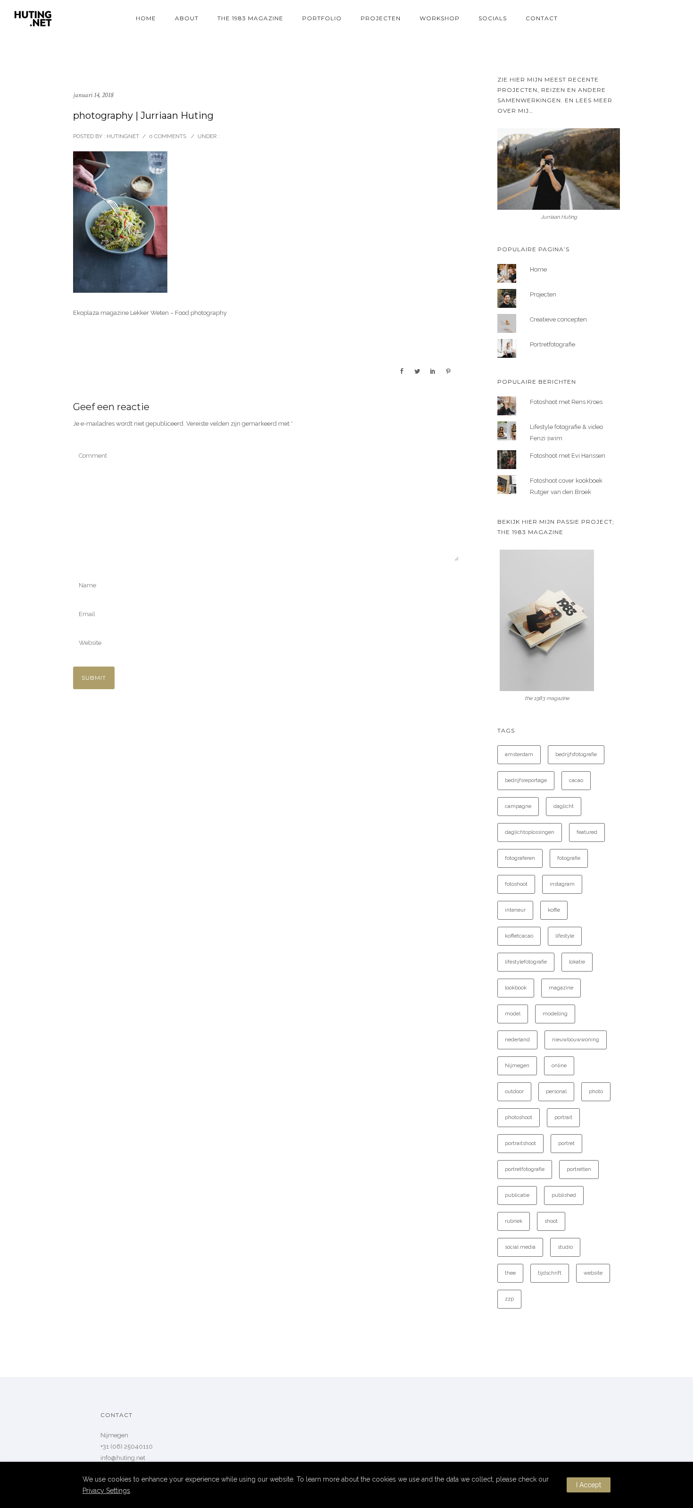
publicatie (517, 1195)
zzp (509, 1299)
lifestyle (564, 936)
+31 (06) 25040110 (126, 1446)
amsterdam (519, 754)
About (186, 18)
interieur (515, 910)
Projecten (381, 18)
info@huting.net (122, 1457)
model (512, 1014)
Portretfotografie (552, 344)
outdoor (514, 1091)
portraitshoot (520, 1143)
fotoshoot (516, 884)
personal (556, 1091)
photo (596, 1091)
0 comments (167, 136)
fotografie (568, 858)
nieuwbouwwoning (575, 1040)
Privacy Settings (106, 1490)
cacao (576, 780)
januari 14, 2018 (93, 95)
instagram (562, 884)
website (593, 1273)
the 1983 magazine (250, 18)
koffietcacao (519, 936)
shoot (551, 1221)
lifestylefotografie (526, 962)
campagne (518, 806)
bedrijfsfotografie (576, 754)
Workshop (440, 18)
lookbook (516, 988)
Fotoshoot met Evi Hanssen (567, 455)
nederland (517, 1040)
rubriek (513, 1221)
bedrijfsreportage (526, 780)
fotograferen (520, 858)
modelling (555, 1014)
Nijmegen (517, 1066)
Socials (492, 18)
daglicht (563, 806)
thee (510, 1273)
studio (565, 1247)
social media (520, 1247)
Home (146, 18)
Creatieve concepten (558, 319)
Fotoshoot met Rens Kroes (566, 401)
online (559, 1066)
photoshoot (518, 1117)
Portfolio (322, 18)
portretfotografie (524, 1169)
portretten (579, 1169)
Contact (542, 18)
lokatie (577, 962)
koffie (554, 910)
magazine (561, 988)
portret (566, 1143)
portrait (563, 1117)
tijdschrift (549, 1273)
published (564, 1195)
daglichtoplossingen (529, 832)
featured (587, 832)
